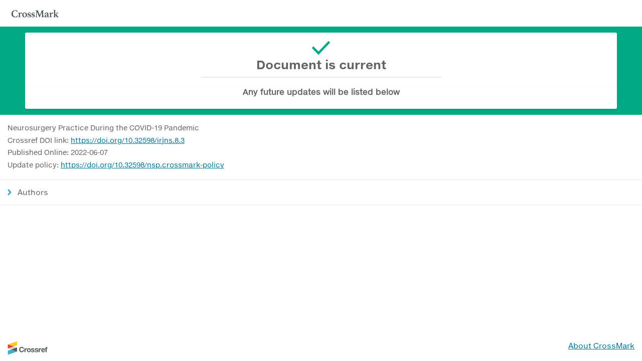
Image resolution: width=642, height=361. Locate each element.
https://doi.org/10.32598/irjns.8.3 (128, 140)
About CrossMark (601, 345)
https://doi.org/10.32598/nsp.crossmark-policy (142, 164)
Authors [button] (33, 192)
